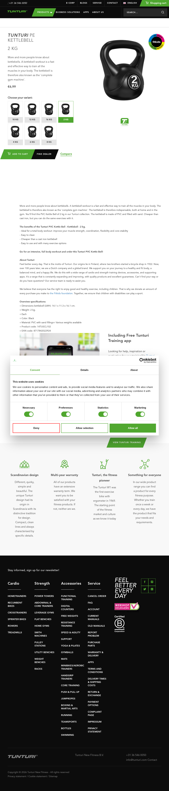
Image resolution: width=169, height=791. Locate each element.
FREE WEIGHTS (69, 616)
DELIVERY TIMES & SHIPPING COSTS (97, 682)
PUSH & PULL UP (70, 692)
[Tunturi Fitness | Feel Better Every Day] (17, 11)
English (132, 3)
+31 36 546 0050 (18, 3)
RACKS (38, 669)
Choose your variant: (20, 98)
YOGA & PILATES (70, 646)
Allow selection (84, 428)
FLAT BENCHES (42, 619)
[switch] (66, 414)
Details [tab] (85, 370)
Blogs (83, 3)
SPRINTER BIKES (17, 619)
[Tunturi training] (124, 122)
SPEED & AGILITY (70, 632)
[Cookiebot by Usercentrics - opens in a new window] (141, 360)
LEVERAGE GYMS (44, 613)
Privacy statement (17, 776)
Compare (66, 154)
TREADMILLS (15, 632)
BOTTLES (66, 728)
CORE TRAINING (70, 685)
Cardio (13, 583)
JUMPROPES (68, 699)
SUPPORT (66, 639)
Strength (41, 583)
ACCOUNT (94, 609)
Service (97, 3)
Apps (86, 12)
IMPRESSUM (94, 722)
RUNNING (66, 715)
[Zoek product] (162, 12)
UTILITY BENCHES (44, 652)
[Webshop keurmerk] (138, 607)
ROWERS (13, 626)
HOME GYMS (41, 626)
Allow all (133, 428)
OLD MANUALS (96, 626)
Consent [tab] (35, 370)
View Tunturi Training (127, 443)
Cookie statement (37, 776)
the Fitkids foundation (61, 293)
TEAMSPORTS (69, 722)
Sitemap (53, 776)
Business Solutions (68, 12)
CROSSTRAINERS (17, 613)
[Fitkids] (157, 42)
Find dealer (44, 154)
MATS (64, 659)
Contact (112, 3)
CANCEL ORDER (97, 596)
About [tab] (134, 370)
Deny (36, 428)
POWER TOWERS (44, 596)
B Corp (70, 3)
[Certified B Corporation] (138, 624)
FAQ (90, 603)
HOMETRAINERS (17, 596)
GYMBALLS (67, 652)
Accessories (67, 583)
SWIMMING (67, 735)
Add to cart (20, 154)
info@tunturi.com (136, 760)
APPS (91, 662)
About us (98, 12)
